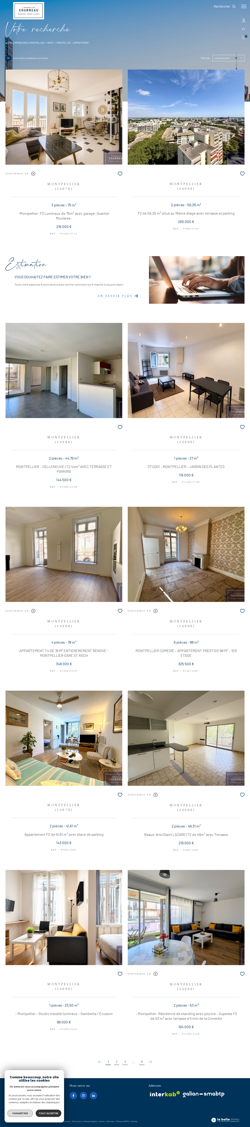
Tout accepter (48, 1113)
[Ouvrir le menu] (244, 6)
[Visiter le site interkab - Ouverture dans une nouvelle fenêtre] (165, 1093)
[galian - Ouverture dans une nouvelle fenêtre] (203, 1094)
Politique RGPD (122, 1121)
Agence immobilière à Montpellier (24, 43)
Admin (102, 1121)
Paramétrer (20, 1113)
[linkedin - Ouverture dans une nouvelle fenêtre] (93, 1095)
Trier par (205, 58)
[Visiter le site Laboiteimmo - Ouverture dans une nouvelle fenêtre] (225, 1120)
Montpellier (64, 43)
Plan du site (77, 1121)
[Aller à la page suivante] (150, 1061)
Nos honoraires (64, 1121)
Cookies (134, 1121)
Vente (50, 43)
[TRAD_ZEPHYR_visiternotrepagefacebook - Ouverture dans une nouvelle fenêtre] (73, 1095)
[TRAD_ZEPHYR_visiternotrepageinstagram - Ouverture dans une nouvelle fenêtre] (83, 1095)
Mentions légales (90, 1121)
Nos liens (110, 1121)
